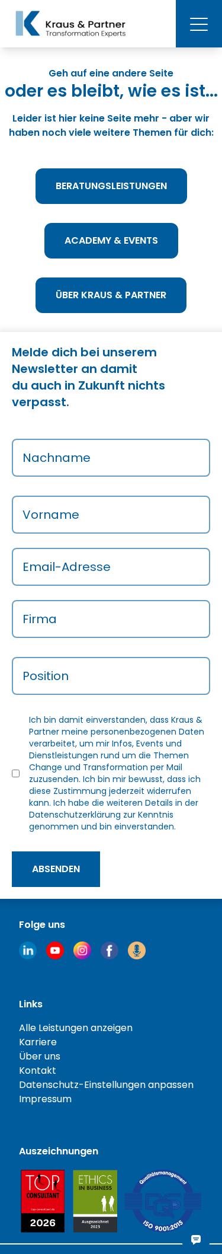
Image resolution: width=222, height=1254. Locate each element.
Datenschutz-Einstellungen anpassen (106, 1085)
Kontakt (37, 1070)
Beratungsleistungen (111, 186)
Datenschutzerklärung (75, 815)
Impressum (45, 1099)
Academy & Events (111, 240)
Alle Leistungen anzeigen (76, 1028)
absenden (56, 869)
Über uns (39, 1056)
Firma (39, 619)
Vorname (50, 514)
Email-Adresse (66, 567)
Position (45, 676)
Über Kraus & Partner (111, 295)
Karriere (38, 1042)
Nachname (56, 457)
